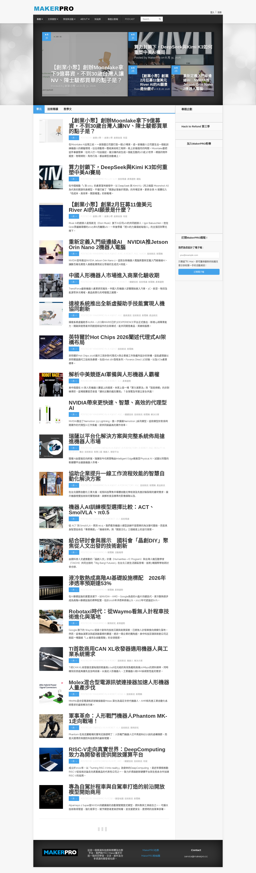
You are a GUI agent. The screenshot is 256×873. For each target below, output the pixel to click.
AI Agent (112, 254)
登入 (212, 12)
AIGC (136, 254)
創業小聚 (70, 86)
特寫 (125, 138)
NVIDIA (142, 254)
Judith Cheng (100, 448)
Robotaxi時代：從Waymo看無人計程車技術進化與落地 (119, 614)
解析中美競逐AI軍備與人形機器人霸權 (114, 374)
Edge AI (121, 694)
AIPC (119, 761)
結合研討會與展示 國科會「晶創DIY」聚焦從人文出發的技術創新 (118, 543)
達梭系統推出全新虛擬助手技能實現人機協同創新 (117, 306)
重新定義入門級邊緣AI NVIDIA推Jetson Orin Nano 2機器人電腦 (198, 82)
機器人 (106, 452)
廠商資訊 (127, 315)
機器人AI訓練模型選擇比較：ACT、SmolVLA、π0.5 (111, 509)
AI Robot (128, 254)
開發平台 (115, 452)
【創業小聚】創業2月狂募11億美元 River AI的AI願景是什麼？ (155, 82)
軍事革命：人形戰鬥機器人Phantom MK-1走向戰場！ (118, 718)
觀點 (139, 179)
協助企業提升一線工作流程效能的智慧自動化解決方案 (117, 476)
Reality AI (159, 448)
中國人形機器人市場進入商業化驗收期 (114, 275)
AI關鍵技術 (133, 282)
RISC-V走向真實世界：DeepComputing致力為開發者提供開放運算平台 (117, 752)
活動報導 (119, 552)
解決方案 (155, 414)
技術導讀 (122, 179)
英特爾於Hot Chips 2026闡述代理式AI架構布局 (117, 340)
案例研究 (111, 623)
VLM (115, 179)
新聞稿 (159, 254)
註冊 (219, 12)
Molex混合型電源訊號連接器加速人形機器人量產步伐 (119, 685)
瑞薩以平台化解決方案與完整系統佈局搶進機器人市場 (117, 439)
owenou (98, 519)
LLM (109, 179)
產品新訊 (153, 315)
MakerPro (154, 57)
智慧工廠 (98, 452)
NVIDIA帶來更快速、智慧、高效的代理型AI (118, 405)
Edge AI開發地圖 (115, 798)
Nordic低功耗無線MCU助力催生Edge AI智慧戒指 (117, 823)
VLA (119, 381)
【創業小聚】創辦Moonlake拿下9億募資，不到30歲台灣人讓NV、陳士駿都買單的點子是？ (87, 74)
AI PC (120, 254)
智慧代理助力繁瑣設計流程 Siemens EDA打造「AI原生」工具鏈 (114, 856)
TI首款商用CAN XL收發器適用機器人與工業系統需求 (118, 651)
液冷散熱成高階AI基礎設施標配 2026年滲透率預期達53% (117, 580)
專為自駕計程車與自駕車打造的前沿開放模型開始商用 (117, 789)
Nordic (111, 832)
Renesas (73, 452)
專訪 (81, 452)
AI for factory (129, 448)
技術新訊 (151, 254)
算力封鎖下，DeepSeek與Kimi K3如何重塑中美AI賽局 (118, 170)
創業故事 (118, 138)
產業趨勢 (131, 179)
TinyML (120, 832)
